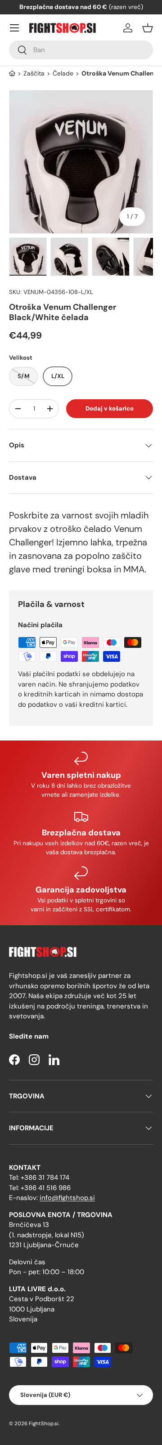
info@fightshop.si (67, 1197)
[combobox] (81, 49)
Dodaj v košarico (110, 408)
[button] (148, 28)
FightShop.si (43, 1423)
